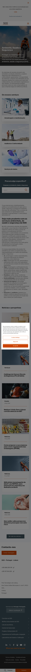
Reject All (15, 341)
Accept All (15, 345)
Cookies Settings (15, 337)
